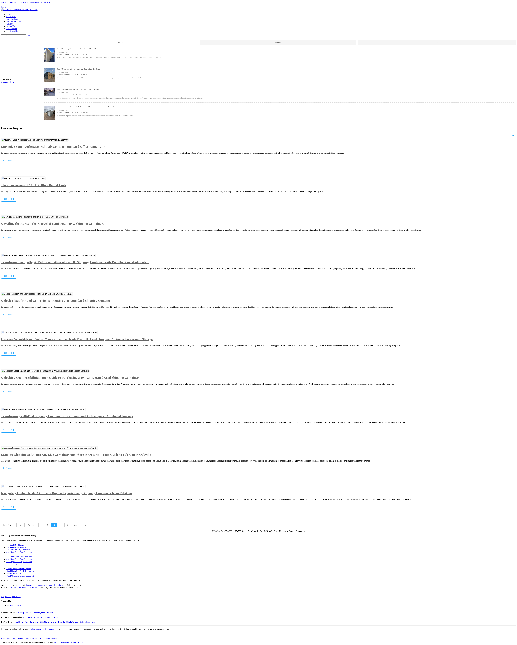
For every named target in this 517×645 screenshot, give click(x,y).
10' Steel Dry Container (16, 545)
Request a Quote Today (11, 596)
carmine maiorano (63, 54)
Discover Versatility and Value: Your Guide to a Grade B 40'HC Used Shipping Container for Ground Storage (77, 339)
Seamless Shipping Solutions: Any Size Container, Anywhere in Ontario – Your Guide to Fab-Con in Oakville (76, 454)
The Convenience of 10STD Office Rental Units (33, 185)
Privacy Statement (61, 642)
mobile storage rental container (42, 629)
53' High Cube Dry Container (19, 561)
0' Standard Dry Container (19, 550)
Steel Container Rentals (16, 573)
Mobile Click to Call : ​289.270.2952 (14, 2)
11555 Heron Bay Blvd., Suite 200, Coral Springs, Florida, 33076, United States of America (54, 622)
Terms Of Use (77, 642)
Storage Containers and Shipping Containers (44, 585)
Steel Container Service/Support (20, 576)
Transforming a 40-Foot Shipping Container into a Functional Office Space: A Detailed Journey (67, 416)
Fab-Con (47, 2)
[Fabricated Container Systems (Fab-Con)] (19, 9)
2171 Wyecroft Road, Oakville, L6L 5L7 (41, 617)
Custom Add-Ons (13, 564)
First (20, 525)
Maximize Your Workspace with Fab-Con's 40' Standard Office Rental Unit (53, 146)
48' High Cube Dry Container (19, 559)
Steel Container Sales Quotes (18, 568)
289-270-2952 (15, 606)
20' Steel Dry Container (16, 547)
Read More (8, 160)
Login (3, 7)
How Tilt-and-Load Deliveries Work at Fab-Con (78, 89)
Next (75, 525)
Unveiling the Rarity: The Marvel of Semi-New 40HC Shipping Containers (52, 223)
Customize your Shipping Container (23, 587)
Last (84, 525)
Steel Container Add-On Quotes (20, 571)
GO (28, 36)
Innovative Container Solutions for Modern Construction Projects (86, 107)
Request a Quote (36, 2)
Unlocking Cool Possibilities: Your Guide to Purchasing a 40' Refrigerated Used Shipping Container (70, 377)
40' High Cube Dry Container (19, 552)
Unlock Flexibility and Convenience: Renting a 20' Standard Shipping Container (56, 300)
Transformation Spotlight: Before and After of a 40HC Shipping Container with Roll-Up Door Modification (75, 262)
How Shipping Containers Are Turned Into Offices (79, 49)
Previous (31, 525)
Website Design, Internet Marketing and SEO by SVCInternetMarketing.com (29, 638)
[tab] (121, 42)
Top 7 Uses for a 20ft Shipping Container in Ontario (80, 69)
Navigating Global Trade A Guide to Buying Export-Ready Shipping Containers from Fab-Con (66, 493)
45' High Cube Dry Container (19, 557)
